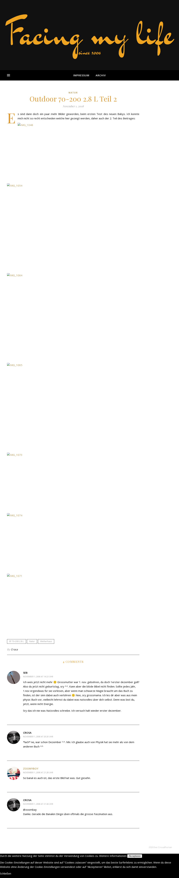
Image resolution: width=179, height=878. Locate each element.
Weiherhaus (46, 641)
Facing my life (89, 33)
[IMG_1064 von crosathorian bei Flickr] (73, 317)
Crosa (14, 649)
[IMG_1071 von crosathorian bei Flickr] (73, 603)
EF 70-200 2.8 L (16, 641)
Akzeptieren (135, 856)
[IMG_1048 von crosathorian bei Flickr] (73, 152)
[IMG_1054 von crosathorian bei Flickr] (73, 227)
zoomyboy (30, 768)
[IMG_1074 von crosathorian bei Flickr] (73, 542)
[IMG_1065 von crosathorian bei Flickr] (73, 406)
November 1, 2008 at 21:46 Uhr (38, 804)
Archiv (101, 75)
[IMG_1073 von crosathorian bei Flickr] (73, 482)
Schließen (5, 873)
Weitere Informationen (113, 856)
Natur (73, 92)
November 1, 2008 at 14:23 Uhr (38, 676)
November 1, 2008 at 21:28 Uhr (38, 772)
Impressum (81, 75)
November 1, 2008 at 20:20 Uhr (38, 736)
